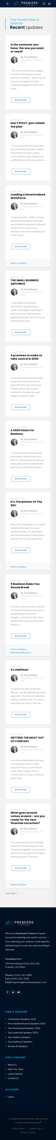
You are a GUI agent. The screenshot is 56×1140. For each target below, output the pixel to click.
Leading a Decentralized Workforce (28, 196)
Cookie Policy (35, 1128)
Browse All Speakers (18, 1046)
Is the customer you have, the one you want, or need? (27, 48)
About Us (12, 1064)
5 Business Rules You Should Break (25, 585)
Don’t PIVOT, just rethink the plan (28, 124)
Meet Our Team (15, 1069)
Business (22, 263)
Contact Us (13, 1078)
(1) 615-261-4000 (22, 975)
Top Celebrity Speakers (19, 1037)
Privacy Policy (18, 1128)
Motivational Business (21, 652)
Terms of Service (28, 1132)
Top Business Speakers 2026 (22, 1019)
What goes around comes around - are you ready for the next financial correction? (28, 818)
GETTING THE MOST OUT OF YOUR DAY (27, 739)
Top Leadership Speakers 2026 (23, 1032)
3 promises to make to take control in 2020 (26, 357)
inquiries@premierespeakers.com (29, 982)
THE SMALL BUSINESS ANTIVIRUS (25, 282)
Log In (11, 1096)
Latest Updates (15, 1073)
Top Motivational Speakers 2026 (24, 1028)
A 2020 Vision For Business (22, 431)
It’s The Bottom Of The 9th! (26, 503)
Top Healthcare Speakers (20, 1041)
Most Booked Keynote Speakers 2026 (26, 1023)
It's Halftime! (20, 670)
